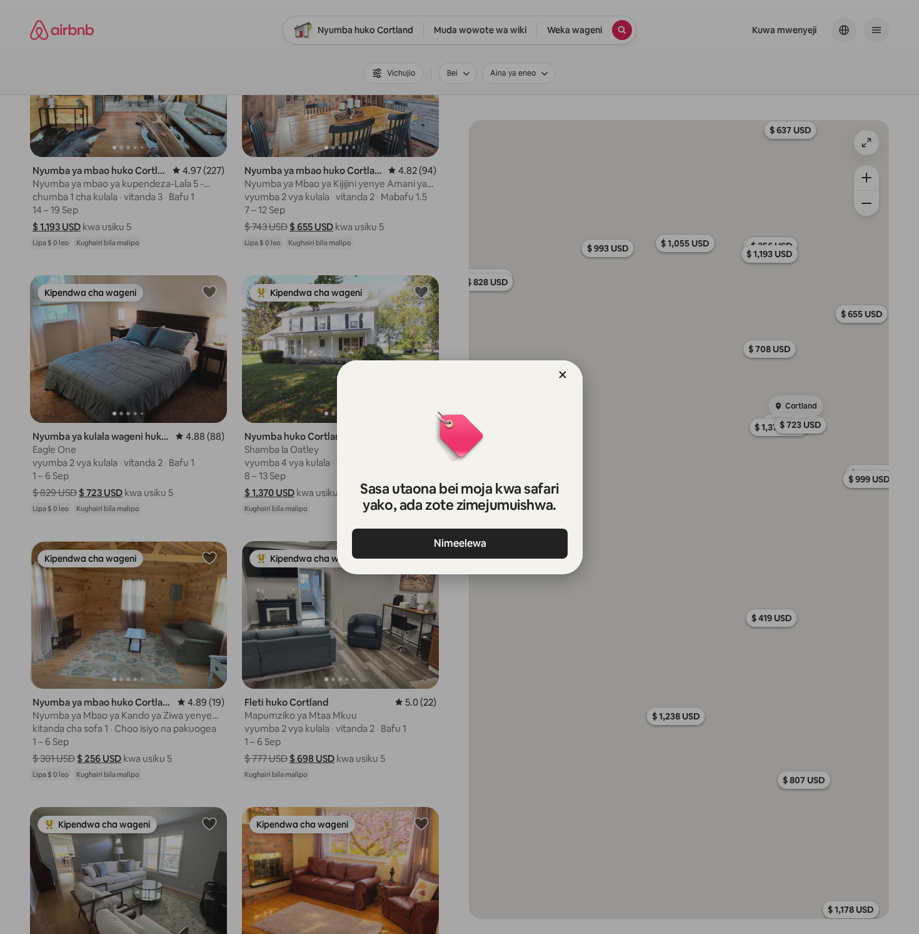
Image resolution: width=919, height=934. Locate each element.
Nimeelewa (459, 543)
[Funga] (563, 375)
